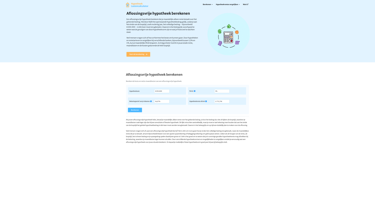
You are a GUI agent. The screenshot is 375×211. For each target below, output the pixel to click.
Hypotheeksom (134, 91)
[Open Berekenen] (212, 4)
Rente (191, 91)
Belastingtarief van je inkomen (139, 101)
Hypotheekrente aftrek (197, 101)
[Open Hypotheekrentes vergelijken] (239, 4)
